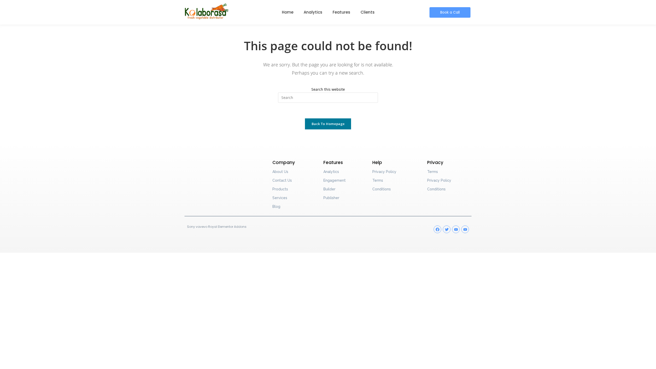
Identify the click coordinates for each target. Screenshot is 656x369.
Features (341, 12)
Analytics (313, 12)
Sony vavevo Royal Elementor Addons (217, 226)
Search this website (328, 89)
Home (287, 12)
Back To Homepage (328, 123)
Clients (368, 12)
